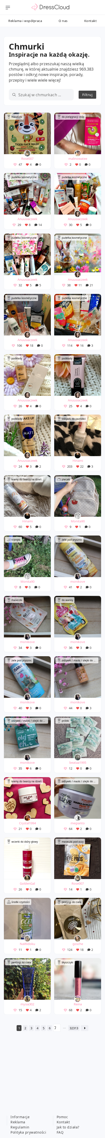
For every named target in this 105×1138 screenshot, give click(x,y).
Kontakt (90, 21)
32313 (74, 1028)
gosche (78, 944)
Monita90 (78, 521)
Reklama (17, 1122)
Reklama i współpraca (25, 21)
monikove (77, 581)
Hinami (78, 460)
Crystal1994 (27, 823)
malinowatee (77, 158)
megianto (78, 823)
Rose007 (27, 158)
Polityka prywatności (28, 1132)
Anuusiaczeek (27, 219)
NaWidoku (27, 944)
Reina (78, 1004)
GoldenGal (27, 883)
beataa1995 (77, 762)
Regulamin (20, 1127)
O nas (63, 21)
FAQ (60, 1132)
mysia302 (27, 1004)
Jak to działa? (68, 1127)
